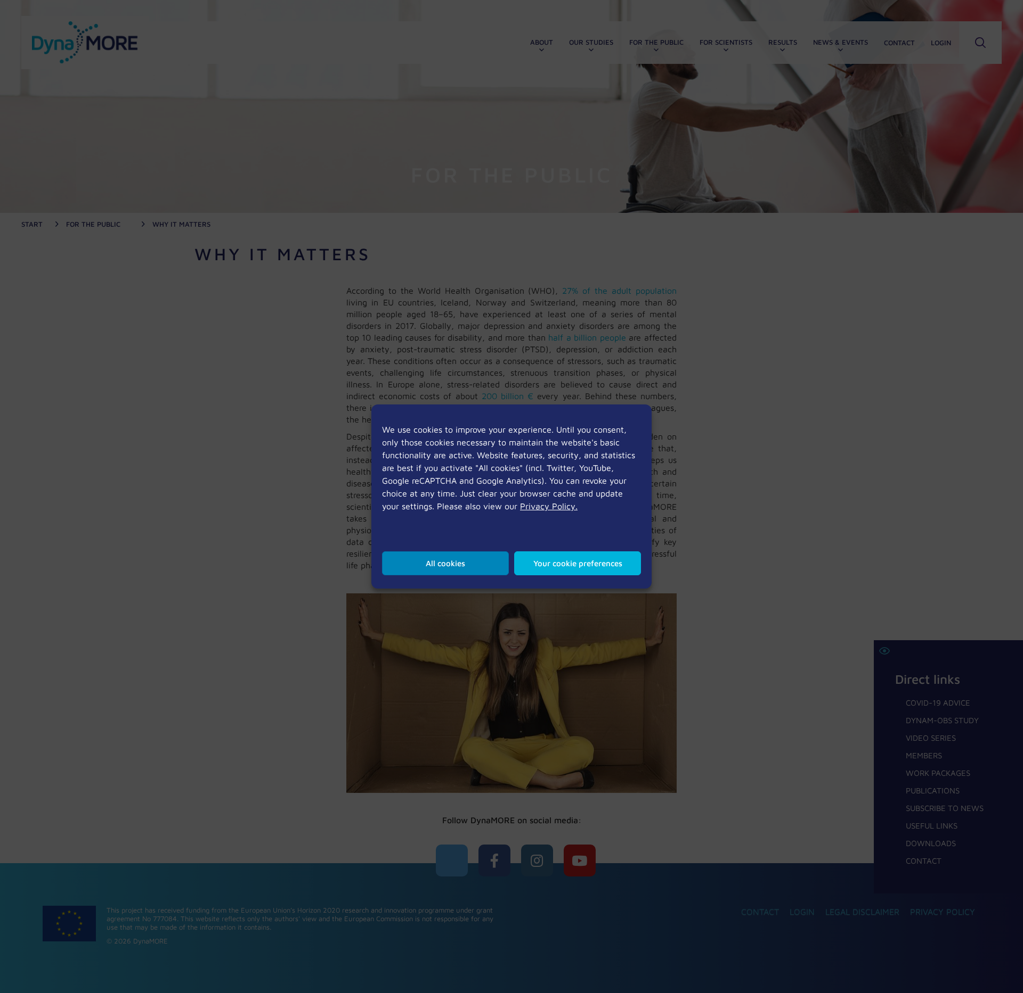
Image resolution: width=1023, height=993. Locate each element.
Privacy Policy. (549, 506)
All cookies (445, 563)
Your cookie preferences (577, 563)
